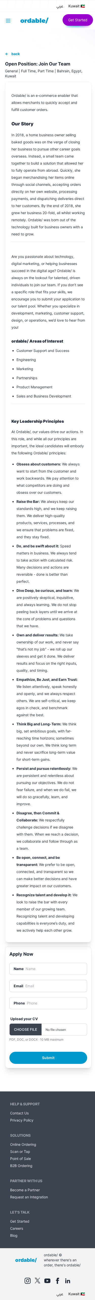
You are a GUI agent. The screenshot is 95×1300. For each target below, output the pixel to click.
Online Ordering (23, 1144)
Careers (16, 1228)
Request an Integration (29, 1197)
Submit (48, 1058)
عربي (59, 6)
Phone (19, 1003)
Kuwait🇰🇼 (76, 6)
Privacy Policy (21, 1120)
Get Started (77, 20)
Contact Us (19, 1113)
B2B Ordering (21, 1165)
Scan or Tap (20, 1151)
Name (19, 969)
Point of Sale (20, 1158)
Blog (13, 1235)
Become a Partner (25, 1190)
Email (18, 986)
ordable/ (34, 20)
